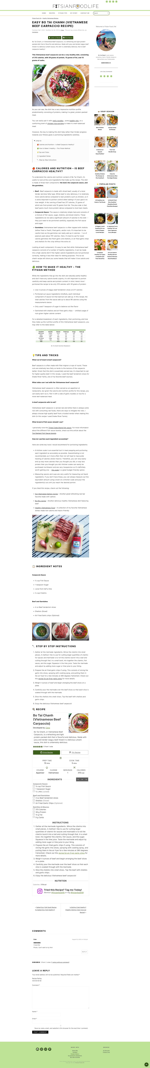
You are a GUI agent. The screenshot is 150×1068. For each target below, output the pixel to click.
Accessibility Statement (75, 1055)
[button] (34, 746)
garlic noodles (57, 121)
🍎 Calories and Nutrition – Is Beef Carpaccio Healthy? (55, 144)
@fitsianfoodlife (58, 892)
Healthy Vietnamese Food (45, 508)
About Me (75, 1050)
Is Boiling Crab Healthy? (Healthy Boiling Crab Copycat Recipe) (75, 910)
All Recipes (106, 1050)
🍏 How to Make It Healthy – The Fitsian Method (53, 148)
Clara (48, 728)
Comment (36, 985)
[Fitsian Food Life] (75, 9)
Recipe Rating (37, 978)
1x (78, 779)
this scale (55, 470)
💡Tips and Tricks (43, 152)
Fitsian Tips (106, 1052)
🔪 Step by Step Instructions (46, 160)
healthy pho (74, 121)
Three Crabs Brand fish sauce (59, 428)
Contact (75, 1052)
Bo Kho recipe (40, 501)
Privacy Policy (75, 1053)
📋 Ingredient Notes (44, 156)
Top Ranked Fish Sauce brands (44, 433)
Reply (84, 952)
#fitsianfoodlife (77, 892)
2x (82, 779)
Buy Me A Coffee (75, 1057)
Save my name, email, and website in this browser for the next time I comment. (61, 1028)
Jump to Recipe (55, 37)
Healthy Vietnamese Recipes (50, 18)
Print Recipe (69, 37)
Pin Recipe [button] (76, 752)
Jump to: (39, 140)
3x (86, 779)
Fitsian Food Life (36, 18)
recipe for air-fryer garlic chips (50, 679)
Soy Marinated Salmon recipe (46, 494)
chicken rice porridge (55, 123)
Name (34, 1011)
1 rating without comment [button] (60, 962)
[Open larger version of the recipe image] (78, 723)
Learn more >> (106, 62)
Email (34, 1018)
